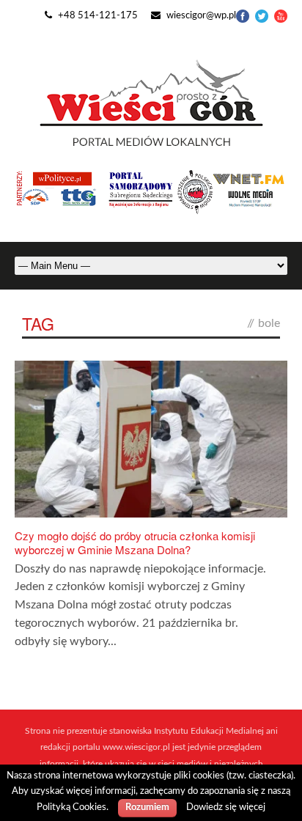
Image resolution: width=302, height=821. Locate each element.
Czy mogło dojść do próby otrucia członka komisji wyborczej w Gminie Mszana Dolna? (135, 543)
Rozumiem (147, 807)
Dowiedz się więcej (225, 807)
